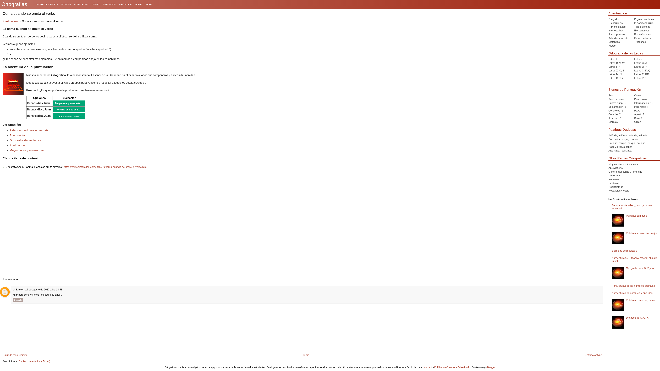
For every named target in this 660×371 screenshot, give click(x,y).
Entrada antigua (593, 354)
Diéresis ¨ (613, 121)
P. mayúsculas (642, 34)
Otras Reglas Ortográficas (627, 158)
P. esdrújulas (615, 22)
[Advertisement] (577, 40)
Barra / (638, 118)
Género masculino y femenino (625, 171)
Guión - (638, 121)
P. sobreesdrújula (643, 22)
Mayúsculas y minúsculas (27, 150)
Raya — (639, 110)
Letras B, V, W (616, 62)
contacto (428, 367)
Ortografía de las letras (25, 140)
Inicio (306, 354)
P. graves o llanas (644, 19)
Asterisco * (614, 118)
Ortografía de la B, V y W (640, 268)
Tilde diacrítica (642, 26)
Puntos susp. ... (617, 103)
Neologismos (615, 186)
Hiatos (612, 45)
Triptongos (640, 41)
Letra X (638, 59)
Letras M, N (615, 74)
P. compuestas (616, 34)
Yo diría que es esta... (69, 109)
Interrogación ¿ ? (643, 103)
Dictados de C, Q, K (637, 317)
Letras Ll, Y (640, 66)
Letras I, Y (614, 66)
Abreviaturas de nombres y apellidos (632, 292)
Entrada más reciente (15, 354)
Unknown (18, 289)
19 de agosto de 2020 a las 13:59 (43, 289)
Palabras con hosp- (637, 215)
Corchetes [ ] (615, 110)
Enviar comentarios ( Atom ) (34, 361)
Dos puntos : (641, 99)
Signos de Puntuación (624, 89)
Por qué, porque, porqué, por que (626, 143)
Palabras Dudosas (622, 129)
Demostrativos (642, 38)
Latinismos (614, 175)
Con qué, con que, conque (623, 139)
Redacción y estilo (618, 190)
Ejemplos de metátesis (624, 250)
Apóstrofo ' (640, 114)
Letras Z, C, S (616, 70)
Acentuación (17, 135)
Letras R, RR (641, 74)
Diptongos (614, 41)
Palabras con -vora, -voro (640, 300)
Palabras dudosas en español (29, 130)
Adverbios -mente (618, 38)
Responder (18, 300)
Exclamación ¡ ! (617, 106)
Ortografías (14, 4)
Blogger (491, 367)
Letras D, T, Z (616, 78)
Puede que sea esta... (69, 116)
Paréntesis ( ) (641, 106)
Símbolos (613, 183)
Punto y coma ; (616, 99)
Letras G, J (640, 62)
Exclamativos (642, 30)
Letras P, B (640, 78)
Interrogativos (616, 30)
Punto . (612, 95)
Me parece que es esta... (68, 103)
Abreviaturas (615, 167)
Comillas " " (614, 114)
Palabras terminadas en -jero (642, 233)
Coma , (638, 95)
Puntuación (10, 21)
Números (613, 179)
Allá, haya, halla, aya (619, 150)
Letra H (612, 59)
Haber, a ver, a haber (620, 146)
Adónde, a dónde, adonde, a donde (627, 135)
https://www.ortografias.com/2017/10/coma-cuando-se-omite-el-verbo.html (105, 166)
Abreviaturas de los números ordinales (633, 285)
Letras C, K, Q (642, 70)
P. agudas (613, 19)
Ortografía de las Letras (625, 53)
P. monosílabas (617, 26)
